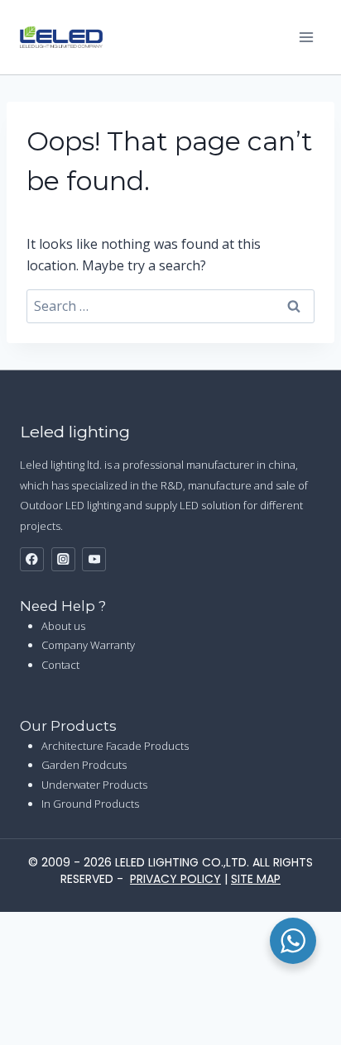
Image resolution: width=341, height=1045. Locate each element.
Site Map (256, 879)
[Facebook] (32, 559)
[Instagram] (63, 559)
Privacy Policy (175, 879)
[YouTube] (94, 559)
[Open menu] (306, 37)
